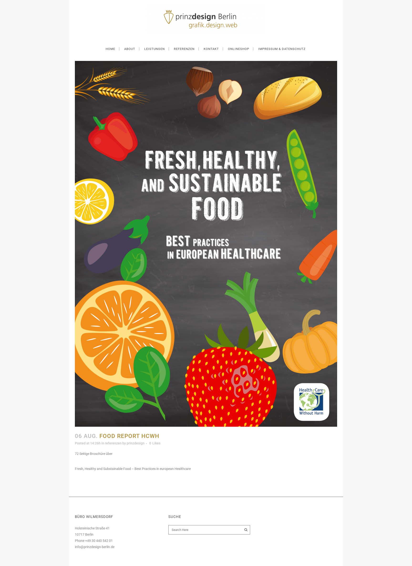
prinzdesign (135, 443)
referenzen (113, 443)
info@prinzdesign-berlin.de (94, 547)
